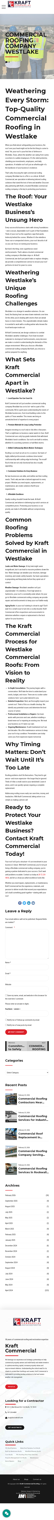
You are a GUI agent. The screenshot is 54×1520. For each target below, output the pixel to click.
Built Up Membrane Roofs (13, 1451)
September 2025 (11, 1201)
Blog (7, 27)
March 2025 (9, 1229)
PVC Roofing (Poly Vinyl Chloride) (27, 1455)
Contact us (37, 1479)
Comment (10, 927)
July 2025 (8, 1212)
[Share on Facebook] (20, 903)
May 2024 (8, 1285)
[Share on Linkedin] (29, 903)
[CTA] (6, 1513)
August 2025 (10, 1206)
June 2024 (9, 1279)
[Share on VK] (33, 903)
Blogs (26, 1479)
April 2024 (9, 1290)
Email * (8, 973)
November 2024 (11, 1251)
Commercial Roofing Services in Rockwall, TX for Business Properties (32, 1170)
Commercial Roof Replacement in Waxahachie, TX (30, 1135)
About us (16, 1479)
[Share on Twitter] (24, 903)
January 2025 (10, 1240)
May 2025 (8, 1218)
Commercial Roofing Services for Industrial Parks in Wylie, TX (33, 1118)
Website (8, 984)
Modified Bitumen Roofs (33, 1451)
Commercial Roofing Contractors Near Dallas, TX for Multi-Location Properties (32, 1100)
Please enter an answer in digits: (17, 1004)
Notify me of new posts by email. (19, 1025)
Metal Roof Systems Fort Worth (30, 1448)
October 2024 (10, 1257)
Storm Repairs (9, 1461)
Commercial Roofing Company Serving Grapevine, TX (32, 1153)
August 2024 (10, 1268)
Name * (8, 962)
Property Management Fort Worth (15, 1458)
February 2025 (10, 1234)
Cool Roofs (9, 1455)
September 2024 (11, 1262)
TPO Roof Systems (11, 1448)
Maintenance (34, 1458)
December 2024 (11, 1246)
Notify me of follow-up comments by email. (23, 1020)
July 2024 (8, 1274)
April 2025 (9, 1223)
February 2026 (10, 1195)
